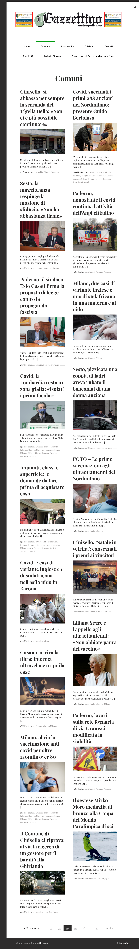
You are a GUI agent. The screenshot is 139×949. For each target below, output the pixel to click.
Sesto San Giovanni (51, 268)
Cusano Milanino (53, 545)
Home (27, 46)
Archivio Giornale (52, 56)
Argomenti (67, 46)
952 (97, 928)
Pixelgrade (43, 943)
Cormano (101, 175)
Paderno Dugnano (102, 179)
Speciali (32, 551)
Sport (107, 878)
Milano (84, 179)
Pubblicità (28, 56)
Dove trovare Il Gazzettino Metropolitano (93, 56)
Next (108, 928)
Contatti (109, 46)
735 (75, 928)
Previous (31, 928)
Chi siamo (89, 46)
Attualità (39, 172)
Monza (91, 179)
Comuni (45, 46)
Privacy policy (123, 943)
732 (51, 928)
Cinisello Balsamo (51, 172)
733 (59, 928)
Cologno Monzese (88, 175)
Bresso (99, 172)
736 (83, 928)
